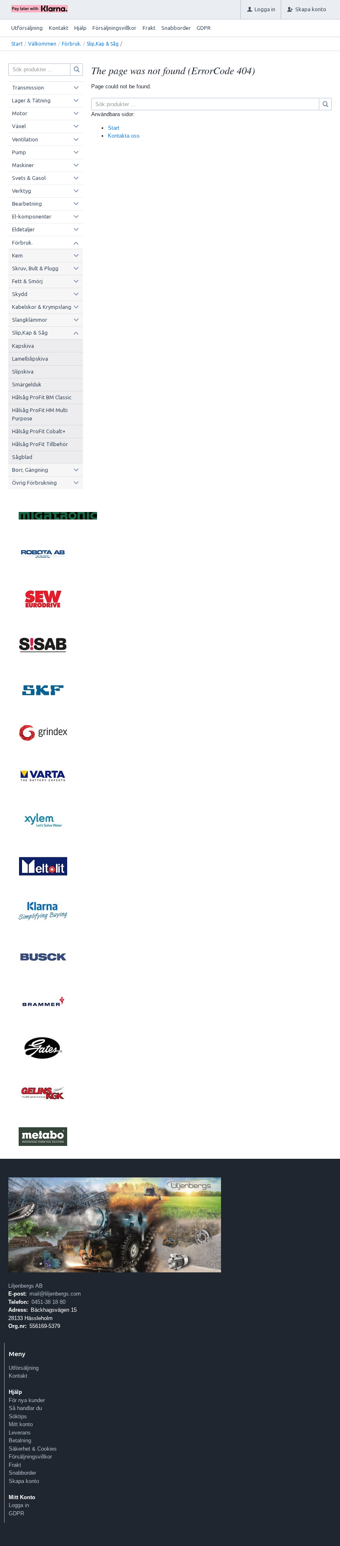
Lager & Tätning (31, 100)
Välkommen (42, 43)
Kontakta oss (124, 136)
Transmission (28, 87)
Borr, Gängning (30, 470)
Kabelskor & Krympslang (41, 307)
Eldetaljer (23, 229)
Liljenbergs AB (25, 1286)
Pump (19, 152)
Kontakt (58, 28)
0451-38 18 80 (49, 1302)
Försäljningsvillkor (114, 28)
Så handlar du (25, 1408)
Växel (19, 126)
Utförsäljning (27, 28)
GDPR (204, 28)
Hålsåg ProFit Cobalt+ (39, 431)
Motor (19, 113)
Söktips (18, 1416)
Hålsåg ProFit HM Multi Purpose (40, 414)
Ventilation (25, 139)
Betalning (20, 1440)
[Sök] (325, 104)
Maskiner (23, 165)
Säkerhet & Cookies (33, 1449)
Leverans (20, 1433)
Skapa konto (24, 1481)
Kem (17, 255)
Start (17, 43)
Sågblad (22, 457)
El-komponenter (31, 216)
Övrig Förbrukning (34, 482)
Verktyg (21, 191)
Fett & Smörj (27, 281)
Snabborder (176, 28)
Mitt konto (21, 1424)
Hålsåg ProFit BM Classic (41, 397)
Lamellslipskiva (30, 359)
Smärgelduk (26, 384)
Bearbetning (27, 203)
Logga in (19, 1505)
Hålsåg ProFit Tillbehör (40, 444)
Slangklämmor (29, 320)
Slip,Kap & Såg (103, 43)
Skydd (19, 294)
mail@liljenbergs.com (55, 1294)
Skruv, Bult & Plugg (35, 268)
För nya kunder (27, 1400)
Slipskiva (23, 371)
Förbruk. (71, 43)
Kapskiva (23, 346)
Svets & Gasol (29, 178)
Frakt (149, 28)
